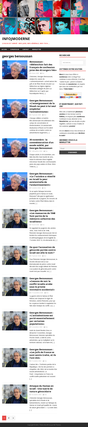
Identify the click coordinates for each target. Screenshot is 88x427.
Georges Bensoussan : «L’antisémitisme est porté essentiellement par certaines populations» (42, 318)
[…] (44, 93)
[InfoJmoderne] (44, 33)
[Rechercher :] (72, 62)
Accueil (4, 49)
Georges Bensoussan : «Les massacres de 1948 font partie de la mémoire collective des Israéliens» (42, 216)
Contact (25, 49)
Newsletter (36, 49)
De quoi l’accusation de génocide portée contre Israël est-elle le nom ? (43, 250)
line (43, 73)
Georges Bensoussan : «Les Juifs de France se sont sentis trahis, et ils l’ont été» (43, 353)
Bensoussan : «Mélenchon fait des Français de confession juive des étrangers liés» (43, 66)
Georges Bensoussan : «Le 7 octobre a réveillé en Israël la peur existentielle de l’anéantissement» (42, 179)
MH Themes (57, 425)
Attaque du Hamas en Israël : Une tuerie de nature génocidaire (42, 388)
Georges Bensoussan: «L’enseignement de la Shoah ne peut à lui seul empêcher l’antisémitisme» (43, 106)
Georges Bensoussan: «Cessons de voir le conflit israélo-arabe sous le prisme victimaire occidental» (42, 284)
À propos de (14, 49)
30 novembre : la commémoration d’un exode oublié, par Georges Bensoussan (42, 144)
